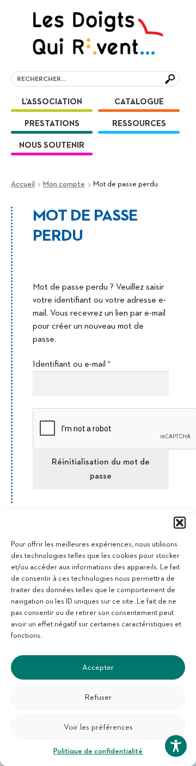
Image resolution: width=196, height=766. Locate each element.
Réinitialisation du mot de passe (101, 469)
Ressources (139, 124)
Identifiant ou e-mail (92, 364)
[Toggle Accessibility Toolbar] (176, 746)
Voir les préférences (98, 727)
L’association (52, 102)
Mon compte (64, 184)
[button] (179, 522)
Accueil (23, 184)
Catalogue (139, 102)
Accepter (98, 667)
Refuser (98, 697)
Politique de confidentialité (98, 751)
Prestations (51, 124)
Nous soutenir (51, 145)
